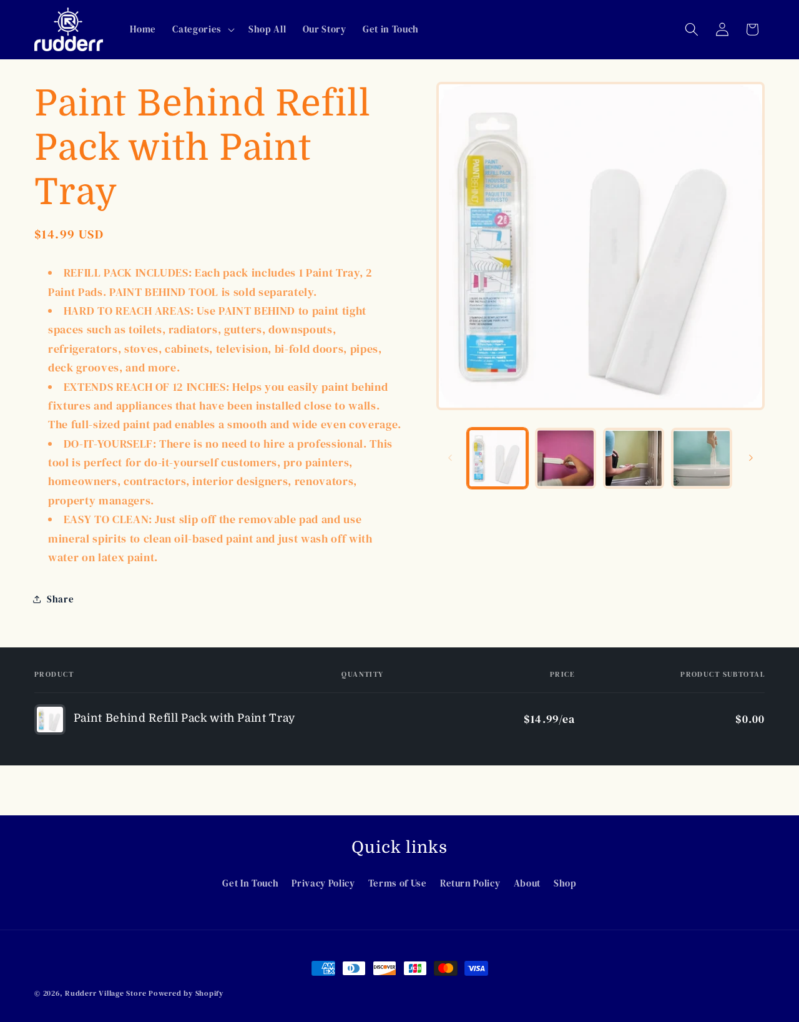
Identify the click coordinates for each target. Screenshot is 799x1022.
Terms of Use (397, 883)
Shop (565, 883)
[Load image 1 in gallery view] (497, 458)
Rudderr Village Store (105, 993)
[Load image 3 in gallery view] (633, 458)
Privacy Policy (323, 883)
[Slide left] (450, 458)
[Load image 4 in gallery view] (701, 458)
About (527, 883)
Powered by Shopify (186, 993)
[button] (202, 29)
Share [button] (60, 599)
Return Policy (470, 883)
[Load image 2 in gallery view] (565, 458)
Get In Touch (250, 883)
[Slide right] (751, 458)
